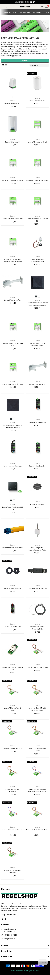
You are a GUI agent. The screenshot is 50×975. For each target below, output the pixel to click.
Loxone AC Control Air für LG (37, 142)
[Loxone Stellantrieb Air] (12, 124)
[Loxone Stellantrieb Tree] (37, 83)
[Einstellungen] (42, 7)
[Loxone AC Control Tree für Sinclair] (12, 690)
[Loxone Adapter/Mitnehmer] (12, 570)
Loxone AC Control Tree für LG (12, 749)
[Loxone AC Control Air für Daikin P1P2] (12, 325)
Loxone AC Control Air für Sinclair (13, 180)
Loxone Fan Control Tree (13, 627)
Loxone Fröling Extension (37, 422)
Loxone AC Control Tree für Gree (37, 667)
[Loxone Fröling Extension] (37, 404)
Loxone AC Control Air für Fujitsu (12, 384)
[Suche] (6, 7)
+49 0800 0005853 (10, 935)
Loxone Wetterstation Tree (12, 300)
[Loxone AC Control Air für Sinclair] (12, 162)
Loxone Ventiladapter (37, 504)
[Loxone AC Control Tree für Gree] (37, 649)
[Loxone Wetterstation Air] (37, 366)
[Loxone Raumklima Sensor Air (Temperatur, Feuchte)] (12, 404)
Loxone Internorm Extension (13, 466)
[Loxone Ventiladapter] (37, 486)
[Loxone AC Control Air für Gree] (12, 201)
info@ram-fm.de (9, 939)
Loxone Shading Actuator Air (37, 588)
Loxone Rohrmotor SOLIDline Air (12, 548)
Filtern (25, 61)
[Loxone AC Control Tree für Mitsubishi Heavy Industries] (37, 771)
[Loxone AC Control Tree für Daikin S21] (37, 812)
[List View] (6, 65)
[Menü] (2, 7)
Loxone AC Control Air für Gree (13, 219)
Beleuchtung (25, 12)
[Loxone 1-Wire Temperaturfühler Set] (12, 649)
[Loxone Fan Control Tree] (12, 609)
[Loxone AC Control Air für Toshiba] (37, 162)
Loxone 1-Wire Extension (37, 466)
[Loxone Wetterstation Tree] (12, 282)
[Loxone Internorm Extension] (12, 448)
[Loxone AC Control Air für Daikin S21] (37, 201)
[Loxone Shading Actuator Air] (37, 570)
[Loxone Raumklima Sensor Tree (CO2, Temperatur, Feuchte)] (37, 282)
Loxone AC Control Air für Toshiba (37, 180)
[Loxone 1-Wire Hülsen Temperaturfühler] (37, 609)
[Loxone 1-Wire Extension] (37, 448)
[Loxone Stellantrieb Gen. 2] (12, 83)
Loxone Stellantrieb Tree (37, 101)
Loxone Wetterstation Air (37, 384)
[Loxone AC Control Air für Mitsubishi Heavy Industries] (12, 241)
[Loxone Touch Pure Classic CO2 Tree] (12, 486)
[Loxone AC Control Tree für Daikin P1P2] (12, 812)
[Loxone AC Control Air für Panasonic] (12, 852)
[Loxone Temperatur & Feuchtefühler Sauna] (37, 241)
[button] (46, 7)
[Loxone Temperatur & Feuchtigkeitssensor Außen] (37, 530)
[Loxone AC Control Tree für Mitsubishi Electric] (37, 690)
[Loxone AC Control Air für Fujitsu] (12, 366)
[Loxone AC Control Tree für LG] (12, 731)
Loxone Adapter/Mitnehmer (13, 588)
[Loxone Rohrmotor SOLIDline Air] (12, 530)
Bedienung (37, 12)
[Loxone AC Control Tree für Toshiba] (37, 731)
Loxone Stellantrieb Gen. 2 (12, 104)
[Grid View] (3, 65)
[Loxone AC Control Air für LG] (37, 124)
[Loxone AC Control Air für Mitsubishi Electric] (37, 325)
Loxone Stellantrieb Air (12, 142)
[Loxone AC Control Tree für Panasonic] (12, 771)
